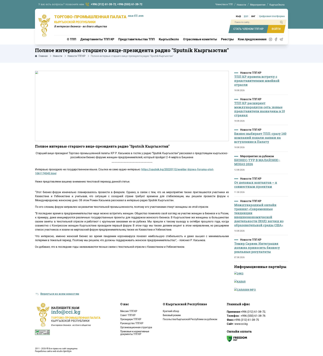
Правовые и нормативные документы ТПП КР (134, 332)
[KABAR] (260, 282)
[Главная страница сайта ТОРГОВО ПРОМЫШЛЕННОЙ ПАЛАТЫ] (44, 25)
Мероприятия (257, 4)
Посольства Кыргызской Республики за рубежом (190, 319)
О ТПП (71, 39)
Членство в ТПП (224, 4)
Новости (241, 4)
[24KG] (260, 274)
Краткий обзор (171, 311)
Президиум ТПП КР (130, 319)
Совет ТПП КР (128, 315)
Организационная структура (136, 327)
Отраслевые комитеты (200, 39)
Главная (43, 56)
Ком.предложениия (252, 39)
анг (253, 16)
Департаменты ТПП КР (97, 39)
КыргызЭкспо (277, 4)
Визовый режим (172, 315)
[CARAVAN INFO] (260, 290)
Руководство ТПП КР (131, 323)
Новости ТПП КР (76, 56)
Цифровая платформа (272, 16)
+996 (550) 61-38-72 (129, 4)
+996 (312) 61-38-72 (103, 4)
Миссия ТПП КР (128, 311)
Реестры (227, 39)
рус (246, 16)
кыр (238, 16)
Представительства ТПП (136, 39)
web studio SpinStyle (61, 351)
